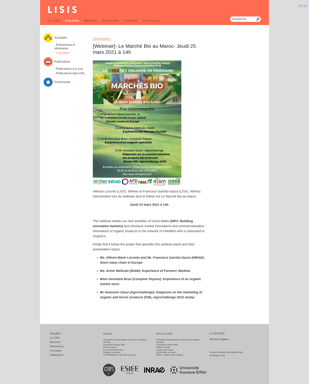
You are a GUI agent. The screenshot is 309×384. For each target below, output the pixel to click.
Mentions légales (219, 339)
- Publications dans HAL (69, 73)
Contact (107, 333)
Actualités (72, 20)
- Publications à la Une (68, 68)
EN (305, 5)
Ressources (151, 20)
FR (300, 5)
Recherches (110, 20)
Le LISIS (54, 20)
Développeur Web (217, 355)
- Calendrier (61, 52)
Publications (56, 354)
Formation (131, 20)
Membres (90, 20)
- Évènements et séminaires (64, 46)
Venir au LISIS (164, 333)
